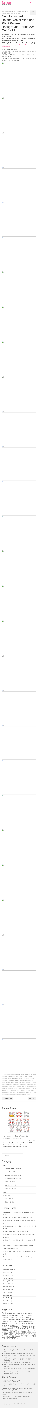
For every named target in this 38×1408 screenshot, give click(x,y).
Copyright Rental (23, 1319)
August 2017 (7, 1289)
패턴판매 (27, 1092)
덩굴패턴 (19, 1086)
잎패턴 (21, 1090)
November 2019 (8, 1269)
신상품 (14, 1332)
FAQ (4, 1165)
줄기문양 (14, 1092)
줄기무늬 (10, 1092)
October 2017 (7, 1283)
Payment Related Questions (13, 1178)
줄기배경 (19, 1092)
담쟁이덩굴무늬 (6, 1084)
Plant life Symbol (11, 1078)
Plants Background (19, 1078)
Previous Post (8, 1098)
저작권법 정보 (9, 1198)
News (4, 1192)
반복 (25, 1086)
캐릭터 (31, 1336)
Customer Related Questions (13, 1168)
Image (16, 1321)
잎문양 (14, 1090)
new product (29, 1322)
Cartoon (5, 1318)
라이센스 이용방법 (10, 1182)
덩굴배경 (14, 1086)
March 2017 (6, 1303)
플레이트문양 (15, 1094)
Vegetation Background (20, 1080)
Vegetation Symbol (29, 1080)
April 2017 (6, 1300)
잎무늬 (11, 1090)
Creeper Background (19, 1074)
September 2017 (8, 1286)
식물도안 (15, 1088)
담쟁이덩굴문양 (13, 1084)
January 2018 (7, 1281)
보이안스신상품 (7, 1088)
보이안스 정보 (26, 1330)
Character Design (25, 1318)
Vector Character (16, 1323)
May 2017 (6, 1298)
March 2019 (6, 1272)
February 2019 (7, 1275)
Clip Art (15, 1319)
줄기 (3, 1092)
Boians (4, 1074)
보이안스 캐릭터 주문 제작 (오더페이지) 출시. (16, 1231)
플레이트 (31, 1092)
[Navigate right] (33, 1130)
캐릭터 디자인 (13, 1338)
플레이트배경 (21, 1094)
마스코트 (11, 1326)
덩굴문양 (10, 1086)
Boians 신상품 (26, 1316)
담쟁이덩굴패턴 (27, 1084)
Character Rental (7, 1319)
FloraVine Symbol (11, 1076)
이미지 (20, 1332)
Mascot (21, 1322)
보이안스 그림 (30, 1326)
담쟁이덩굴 (27, 1082)
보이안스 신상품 (18, 1328)
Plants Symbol (27, 1078)
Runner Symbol (11, 1080)
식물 (12, 1088)
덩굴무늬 (6, 1086)
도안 (5, 1326)
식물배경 (28, 1088)
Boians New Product (10, 1074)
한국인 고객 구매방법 (11, 1188)
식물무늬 (20, 1088)
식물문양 (24, 1088)
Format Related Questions (12, 1172)
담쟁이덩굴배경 (20, 1084)
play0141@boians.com (10, 1398)
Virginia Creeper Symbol (20, 1082)
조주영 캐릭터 (23, 1336)
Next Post (31, 1098)
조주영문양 (28, 1090)
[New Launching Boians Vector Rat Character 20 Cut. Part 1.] (19, 1122)
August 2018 (7, 1278)
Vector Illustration (27, 1323)
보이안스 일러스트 (14, 1330)
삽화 (10, 1332)
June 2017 (6, 1295)
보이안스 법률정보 (6, 1328)
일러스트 (26, 1332)
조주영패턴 (33, 1090)
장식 (24, 1090)
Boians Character (16, 1314)
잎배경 (18, 1090)
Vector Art (9, 1323)
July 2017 (6, 1292)
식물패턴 (32, 1088)
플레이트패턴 (27, 1094)
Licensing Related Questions (13, 1175)
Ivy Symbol (25, 1076)
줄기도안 (6, 1092)
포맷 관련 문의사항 (10, 1185)
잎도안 (8, 1090)
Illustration (11, 1322)
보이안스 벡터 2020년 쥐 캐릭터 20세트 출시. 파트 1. (18, 1217)
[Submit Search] (3, 1155)
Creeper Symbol (28, 1074)
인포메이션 (6, 1195)
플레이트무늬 (9, 1094)
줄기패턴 (23, 1092)
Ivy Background (19, 1076)
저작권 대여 (21, 1334)
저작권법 (6, 1336)
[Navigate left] (4, 1130)
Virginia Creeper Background (8, 1082)
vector (4, 1324)
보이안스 (29, 1086)
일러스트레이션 (11, 1334)
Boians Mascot (27, 1313)
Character (13, 1317)
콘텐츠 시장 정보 (9, 1202)
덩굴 (32, 1084)
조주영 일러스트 (14, 1336)
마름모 (22, 1086)
